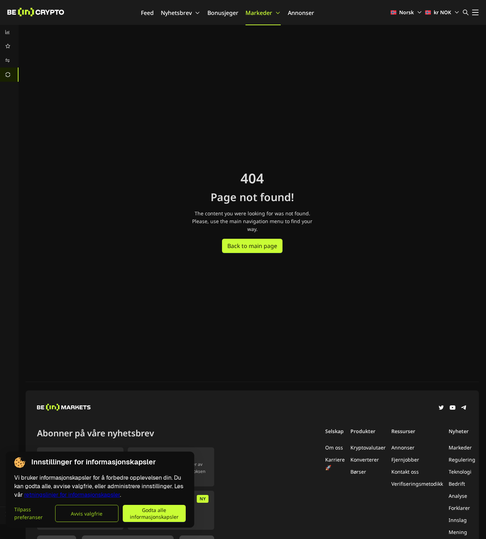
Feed (147, 13)
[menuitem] (9, 32)
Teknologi (460, 471)
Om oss (334, 447)
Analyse (458, 495)
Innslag (458, 520)
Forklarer (459, 508)
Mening (458, 532)
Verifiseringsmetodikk (417, 483)
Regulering (462, 459)
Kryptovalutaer (368, 447)
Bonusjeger (222, 13)
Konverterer (364, 459)
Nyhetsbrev (176, 13)
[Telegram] (463, 408)
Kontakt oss (405, 471)
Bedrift (457, 483)
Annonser (301, 13)
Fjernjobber (405, 459)
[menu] (9, 53)
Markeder (258, 13)
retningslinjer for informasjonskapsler (72, 494)
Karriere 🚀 (335, 463)
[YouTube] (452, 408)
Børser (358, 471)
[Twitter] (441, 408)
